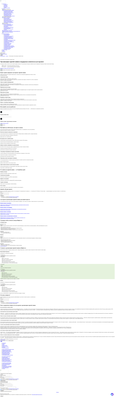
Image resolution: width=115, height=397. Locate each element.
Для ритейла (6, 39)
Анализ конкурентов (5, 367)
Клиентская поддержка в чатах (8, 12)
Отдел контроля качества (8, 25)
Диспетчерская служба (7, 15)
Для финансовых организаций (8, 36)
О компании (6, 4)
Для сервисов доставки (7, 48)
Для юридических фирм (7, 43)
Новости (3, 343)
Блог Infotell (6, 6)
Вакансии (5, 5)
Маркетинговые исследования (8, 20)
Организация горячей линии (6, 350)
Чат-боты (5, 29)
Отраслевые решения (5, 347)
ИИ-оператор (6, 26)
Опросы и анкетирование (8, 21)
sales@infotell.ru (2, 339)
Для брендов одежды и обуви (8, 47)
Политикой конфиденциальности (37, 394)
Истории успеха (4, 345)
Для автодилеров (6, 42)
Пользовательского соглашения (14, 196)
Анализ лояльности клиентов (8, 24)
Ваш (1, 297)
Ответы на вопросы (5, 346)
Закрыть (57, 392)
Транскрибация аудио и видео (8, 28)
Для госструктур (6, 35)
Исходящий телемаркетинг (6, 17)
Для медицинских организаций (9, 45)
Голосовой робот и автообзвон (8, 27)
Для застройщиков (7, 34)
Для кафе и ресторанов (7, 44)
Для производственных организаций (9, 40)
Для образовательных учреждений (9, 46)
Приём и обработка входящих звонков (8, 10)
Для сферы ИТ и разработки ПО (9, 41)
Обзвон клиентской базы (8, 19)
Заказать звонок (3, 380)
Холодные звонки (6, 18)
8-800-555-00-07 (11, 340)
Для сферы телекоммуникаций (8, 37)
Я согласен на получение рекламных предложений (9, 379)
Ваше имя (1, 384)
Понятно (2, 396)
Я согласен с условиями (10, 388)
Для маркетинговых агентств (8, 38)
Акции (3, 344)
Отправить (2, 195)
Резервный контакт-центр (8, 14)
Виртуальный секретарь (7, 13)
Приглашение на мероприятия (8, 22)
